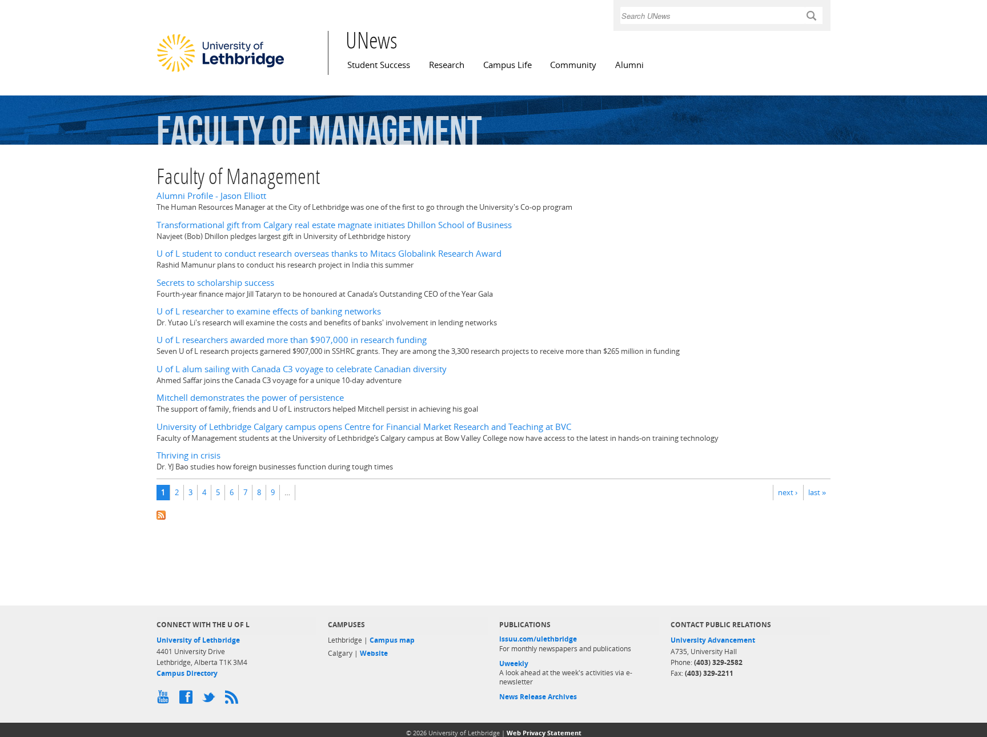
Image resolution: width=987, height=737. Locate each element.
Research (446, 65)
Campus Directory (187, 673)
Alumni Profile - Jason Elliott (211, 196)
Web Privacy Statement (544, 732)
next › (787, 492)
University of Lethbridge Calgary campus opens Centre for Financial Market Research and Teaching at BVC (364, 427)
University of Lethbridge (198, 640)
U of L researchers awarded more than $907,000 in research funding (292, 340)
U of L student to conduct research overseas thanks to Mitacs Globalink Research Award (329, 254)
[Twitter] (210, 699)
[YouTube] (165, 699)
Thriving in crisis (188, 455)
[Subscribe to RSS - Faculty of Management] (493, 514)
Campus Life (507, 65)
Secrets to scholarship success (215, 283)
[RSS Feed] (233, 699)
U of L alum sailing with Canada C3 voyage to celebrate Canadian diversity (302, 369)
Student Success (378, 65)
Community (573, 65)
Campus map (392, 640)
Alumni (629, 65)
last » (817, 492)
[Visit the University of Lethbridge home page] (220, 71)
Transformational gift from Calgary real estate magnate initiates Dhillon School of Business (334, 225)
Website (374, 653)
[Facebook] (187, 699)
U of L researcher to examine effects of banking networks (269, 311)
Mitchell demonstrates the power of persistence (250, 398)
